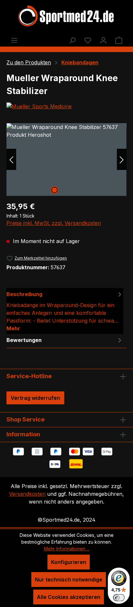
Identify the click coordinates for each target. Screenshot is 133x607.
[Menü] (14, 40)
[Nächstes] (122, 159)
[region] (66, 159)
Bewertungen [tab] (24, 340)
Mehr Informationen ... (66, 548)
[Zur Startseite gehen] (66, 16)
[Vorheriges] (11, 159)
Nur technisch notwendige (68, 579)
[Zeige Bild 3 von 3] (78, 190)
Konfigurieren (68, 562)
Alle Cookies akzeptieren (68, 597)
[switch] (119, 597)
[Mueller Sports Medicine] (66, 106)
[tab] (64, 311)
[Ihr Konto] (103, 40)
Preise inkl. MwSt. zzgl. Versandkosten (53, 223)
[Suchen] (72, 40)
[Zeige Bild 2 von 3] (66, 190)
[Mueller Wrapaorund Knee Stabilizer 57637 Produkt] (66, 159)
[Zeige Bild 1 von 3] (54, 190)
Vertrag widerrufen (35, 398)
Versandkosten (27, 494)
